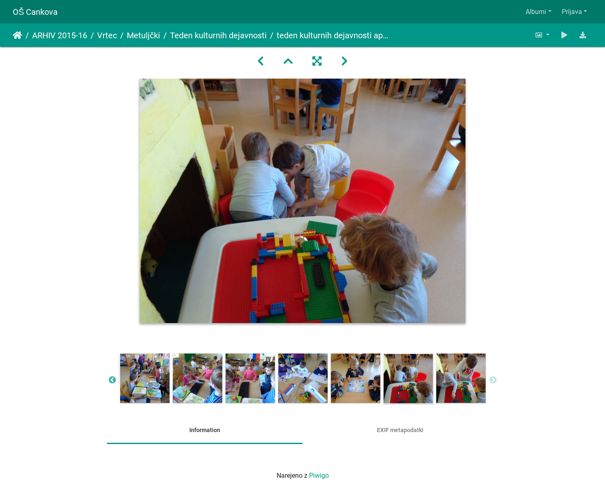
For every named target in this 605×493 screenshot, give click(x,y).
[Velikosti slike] (542, 35)
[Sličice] (288, 61)
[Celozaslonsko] (316, 61)
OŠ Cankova (35, 12)
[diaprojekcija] (564, 35)
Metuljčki (143, 35)
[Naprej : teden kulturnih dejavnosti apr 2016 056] (344, 61)
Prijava (572, 12)
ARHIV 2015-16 (59, 35)
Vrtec (107, 35)
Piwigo (319, 475)
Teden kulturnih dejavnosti (218, 35)
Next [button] (493, 380)
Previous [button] (112, 380)
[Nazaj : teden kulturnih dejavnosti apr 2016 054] (260, 61)
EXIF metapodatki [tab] (400, 430)
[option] (145, 378)
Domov (17, 35)
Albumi (536, 12)
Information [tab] (204, 430)
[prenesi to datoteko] (582, 35)
